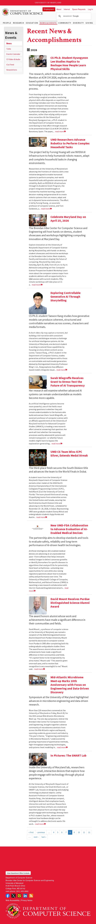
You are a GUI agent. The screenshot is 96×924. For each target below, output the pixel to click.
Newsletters (11, 70)
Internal (67, 9)
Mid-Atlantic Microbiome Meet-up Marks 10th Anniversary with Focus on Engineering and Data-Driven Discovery (69, 684)
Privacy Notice (26, 900)
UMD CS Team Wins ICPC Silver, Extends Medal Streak (69, 453)
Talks (8, 49)
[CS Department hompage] (48, 910)
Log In (90, 9)
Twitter (14, 896)
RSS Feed (31, 896)
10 (79, 832)
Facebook (8, 896)
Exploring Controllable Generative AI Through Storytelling (65, 296)
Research (18, 23)
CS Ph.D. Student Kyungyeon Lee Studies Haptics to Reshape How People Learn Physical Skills (69, 63)
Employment (49, 9)
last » (44, 837)
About (58, 9)
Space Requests (78, 9)
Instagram (19, 896)
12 (89, 832)
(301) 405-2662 (22, 891)
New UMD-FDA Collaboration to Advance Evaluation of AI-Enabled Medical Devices (69, 529)
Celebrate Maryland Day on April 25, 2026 (68, 219)
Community (64, 23)
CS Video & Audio (13, 59)
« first (31, 832)
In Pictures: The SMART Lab (68, 755)
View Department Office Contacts (18, 873)
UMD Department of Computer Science (22, 12)
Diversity (78, 23)
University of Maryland (48, 3)
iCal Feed (10, 64)
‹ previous (41, 832)
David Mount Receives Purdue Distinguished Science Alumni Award (70, 602)
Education (32, 23)
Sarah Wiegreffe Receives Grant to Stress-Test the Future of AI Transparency (67, 381)
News (9, 43)
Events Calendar (13, 54)
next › (36, 837)
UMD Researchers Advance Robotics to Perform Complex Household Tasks (70, 143)
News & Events (48, 23)
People (7, 23)
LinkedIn (25, 896)
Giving (89, 23)
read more (59, 131)
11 (84, 832)
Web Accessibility (13, 900)
